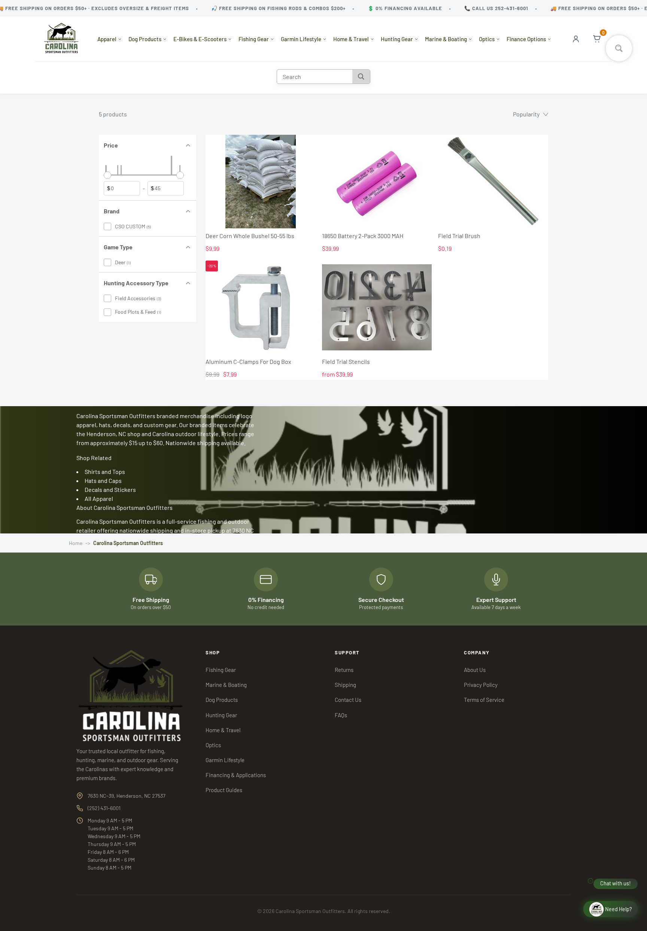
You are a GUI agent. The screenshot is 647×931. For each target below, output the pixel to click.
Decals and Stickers (110, 489)
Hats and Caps (103, 480)
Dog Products (144, 39)
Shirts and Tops (105, 471)
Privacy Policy (481, 684)
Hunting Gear (397, 39)
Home (75, 543)
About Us (475, 669)
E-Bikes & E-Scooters (200, 39)
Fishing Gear (254, 39)
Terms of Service (484, 699)
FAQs (341, 715)
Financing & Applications (236, 775)
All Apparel (99, 498)
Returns (344, 669)
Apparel (106, 39)
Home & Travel (351, 39)
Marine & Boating (446, 39)
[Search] (361, 76)
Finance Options (526, 39)
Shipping (345, 684)
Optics (487, 39)
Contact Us (348, 699)
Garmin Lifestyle (301, 39)
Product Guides (224, 790)
